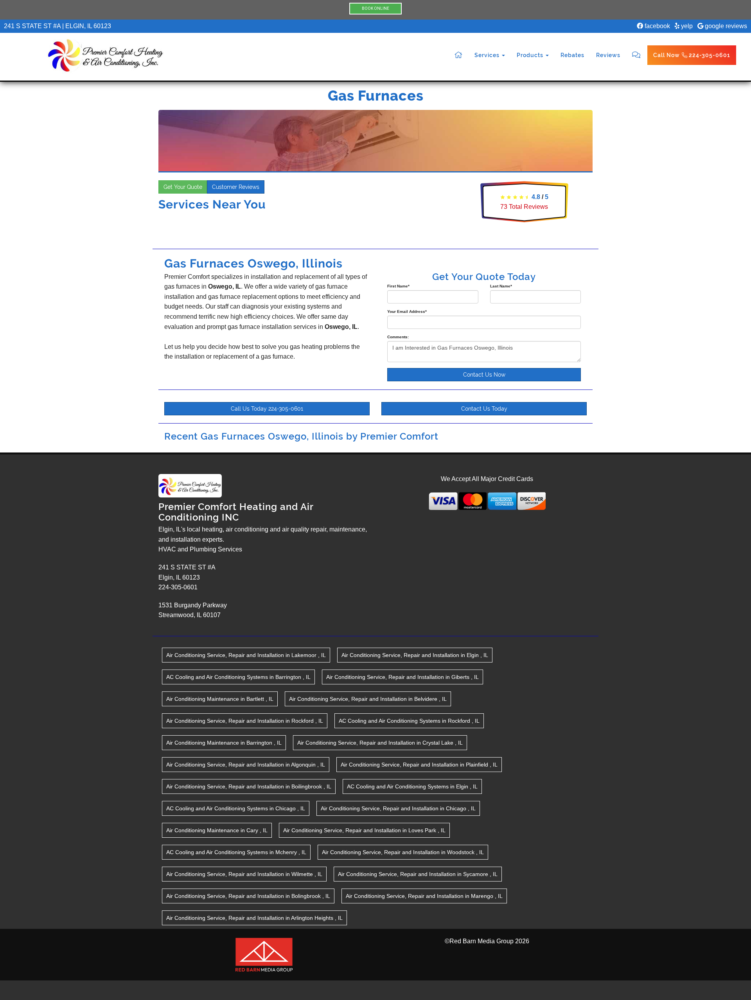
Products (531, 55)
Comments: (398, 337)
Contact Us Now (484, 375)
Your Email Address (407, 311)
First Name (398, 286)
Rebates (572, 55)
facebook (656, 26)
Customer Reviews (235, 187)
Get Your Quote (182, 187)
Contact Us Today (484, 409)
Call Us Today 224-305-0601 (267, 409)
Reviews (608, 55)
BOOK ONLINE (375, 8)
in (246, 655)
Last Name (501, 286)
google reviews (725, 26)
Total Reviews (524, 206)
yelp (686, 26)
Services (487, 55)
